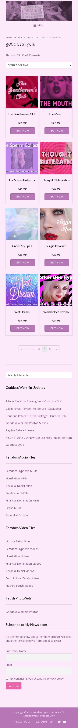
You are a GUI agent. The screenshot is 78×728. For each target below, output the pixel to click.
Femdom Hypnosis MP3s (21, 471)
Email (9, 665)
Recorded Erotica (17, 515)
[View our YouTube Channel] (64, 722)
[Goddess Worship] (39, 11)
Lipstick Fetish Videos (19, 541)
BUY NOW (22, 130)
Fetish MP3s (13, 508)
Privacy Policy (22, 721)
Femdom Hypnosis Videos (22, 549)
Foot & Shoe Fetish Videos (22, 578)
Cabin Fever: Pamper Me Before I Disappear (33, 408)
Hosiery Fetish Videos (19, 585)
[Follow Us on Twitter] (59, 722)
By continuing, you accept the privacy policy (36, 678)
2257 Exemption (44, 721)
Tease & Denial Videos (20, 571)
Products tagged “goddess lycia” (33, 37)
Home (9, 37)
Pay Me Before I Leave (20, 430)
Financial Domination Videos (23, 563)
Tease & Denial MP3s (19, 486)
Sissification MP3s (17, 493)
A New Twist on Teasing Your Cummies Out (33, 401)
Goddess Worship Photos (22, 612)
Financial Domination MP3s (23, 500)
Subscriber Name (16, 651)
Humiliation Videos (17, 556)
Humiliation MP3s (17, 478)
